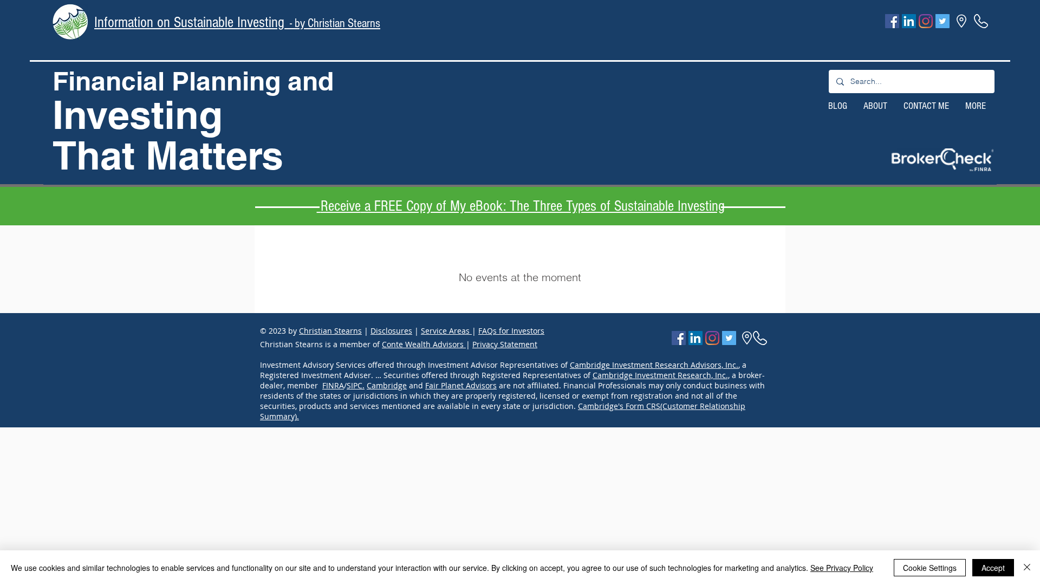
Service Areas (446, 331)
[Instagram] (926, 21)
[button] (942, 159)
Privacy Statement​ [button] (504, 344)
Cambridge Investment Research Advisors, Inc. (654, 365)
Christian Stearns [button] (330, 331)
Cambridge (387, 385)
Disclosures (391, 331)
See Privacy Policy (841, 567)
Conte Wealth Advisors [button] (424, 344)
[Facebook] (892, 21)
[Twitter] (942, 21)
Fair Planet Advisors (461, 385)
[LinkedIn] (909, 21)
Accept (993, 567)
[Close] (1027, 567)
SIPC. (356, 385)
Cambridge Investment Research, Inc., (661, 375)
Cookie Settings (930, 567)
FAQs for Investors (511, 331)
